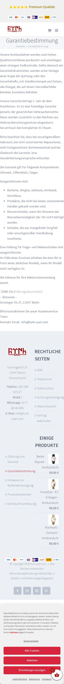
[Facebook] (18, 591)
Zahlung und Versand (16, 459)
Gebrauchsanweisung (17, 504)
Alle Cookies (32, 650)
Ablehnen (32, 660)
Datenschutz (34, 679)
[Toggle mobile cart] (49, 30)
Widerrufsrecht (46, 406)
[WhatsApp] (46, 591)
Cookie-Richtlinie (20, 679)
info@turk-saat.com (34, 322)
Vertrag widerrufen (44, 418)
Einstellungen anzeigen (32, 670)
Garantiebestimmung (17, 471)
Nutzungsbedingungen (47, 397)
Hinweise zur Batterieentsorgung (17, 482)
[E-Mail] (27, 591)
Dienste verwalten (31, 640)
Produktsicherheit (17, 494)
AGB (39, 370)
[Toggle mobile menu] (57, 30)
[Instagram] (37, 591)
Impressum (47, 679)
